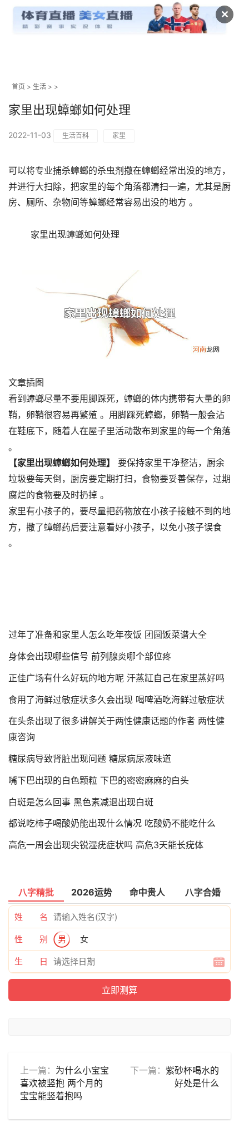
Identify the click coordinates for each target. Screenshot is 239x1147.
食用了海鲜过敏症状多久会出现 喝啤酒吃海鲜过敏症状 (116, 699)
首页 (18, 86)
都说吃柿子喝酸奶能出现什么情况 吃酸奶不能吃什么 (112, 823)
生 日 (31, 961)
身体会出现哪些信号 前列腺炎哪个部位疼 (89, 656)
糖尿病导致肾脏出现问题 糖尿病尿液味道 (89, 758)
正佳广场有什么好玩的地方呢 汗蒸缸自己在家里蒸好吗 (116, 677)
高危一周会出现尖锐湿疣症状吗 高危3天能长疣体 (105, 844)
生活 (39, 86)
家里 (119, 135)
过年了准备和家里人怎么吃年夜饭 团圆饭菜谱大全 (107, 634)
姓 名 (31, 917)
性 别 (31, 939)
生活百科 (75, 135)
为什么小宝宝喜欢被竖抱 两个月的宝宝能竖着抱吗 (64, 1083)
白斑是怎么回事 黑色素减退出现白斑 (80, 802)
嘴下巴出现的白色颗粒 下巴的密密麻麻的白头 (98, 780)
